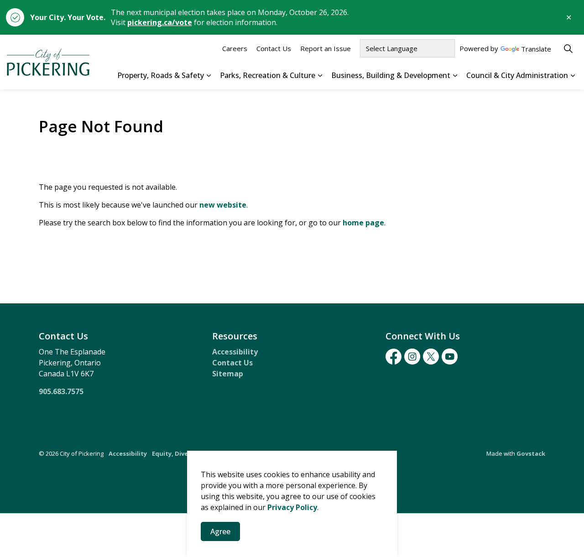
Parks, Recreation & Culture (267, 75)
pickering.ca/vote (159, 22)
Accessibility (235, 352)
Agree (220, 531)
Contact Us (273, 48)
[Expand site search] (568, 48)
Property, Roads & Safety (160, 75)
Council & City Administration (517, 75)
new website (222, 205)
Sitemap (227, 374)
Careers (234, 48)
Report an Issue (325, 48)
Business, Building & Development (390, 75)
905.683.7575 (61, 391)
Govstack (530, 453)
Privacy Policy (292, 507)
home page (363, 223)
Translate (536, 49)
